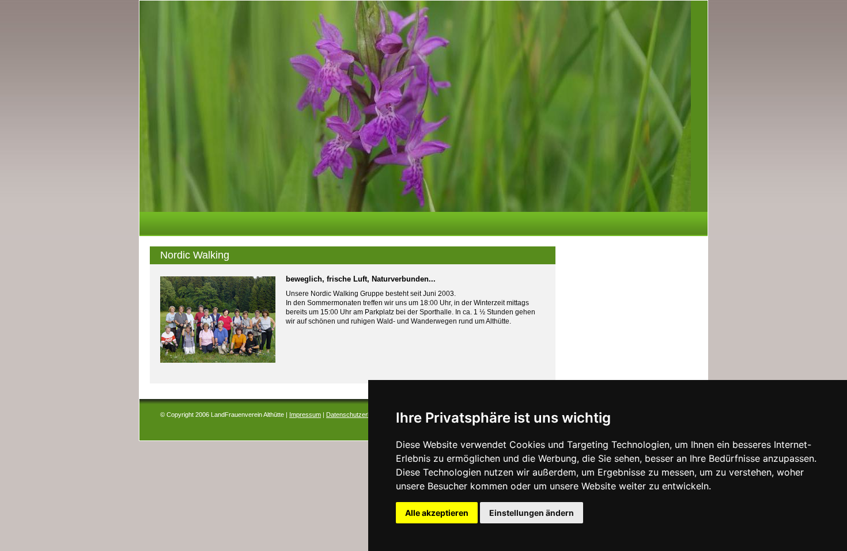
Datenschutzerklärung (357, 414)
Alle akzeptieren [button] (436, 513)
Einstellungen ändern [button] (531, 513)
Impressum (305, 414)
